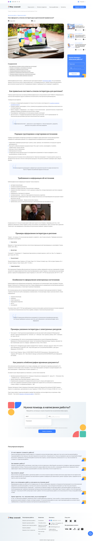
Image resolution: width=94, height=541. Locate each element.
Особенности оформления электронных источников (22, 72)
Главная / (10, 11)
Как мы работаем (53, 7)
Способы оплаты (42, 523)
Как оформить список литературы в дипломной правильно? (23, 11)
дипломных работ (47, 80)
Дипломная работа (12, 15)
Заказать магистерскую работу (29, 525)
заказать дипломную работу (26, 394)
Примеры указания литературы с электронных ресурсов (22, 74)
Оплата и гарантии (42, 7)
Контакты (63, 7)
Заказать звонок (79, 7)
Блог (39, 534)
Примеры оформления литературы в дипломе (20, 71)
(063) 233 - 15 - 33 (56, 520)
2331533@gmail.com (55, 526)
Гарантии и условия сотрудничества (42, 526)
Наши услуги (31, 7)
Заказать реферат (26, 527)
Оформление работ (21, 15)
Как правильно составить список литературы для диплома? (23, 66)
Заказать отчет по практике (28, 530)
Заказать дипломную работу (28, 520)
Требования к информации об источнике (19, 69)
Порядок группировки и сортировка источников (21, 67)
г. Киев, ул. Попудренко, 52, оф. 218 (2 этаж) (57, 523)
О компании (41, 520)
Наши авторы (41, 531)
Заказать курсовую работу (28, 523)
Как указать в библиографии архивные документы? (21, 75)
